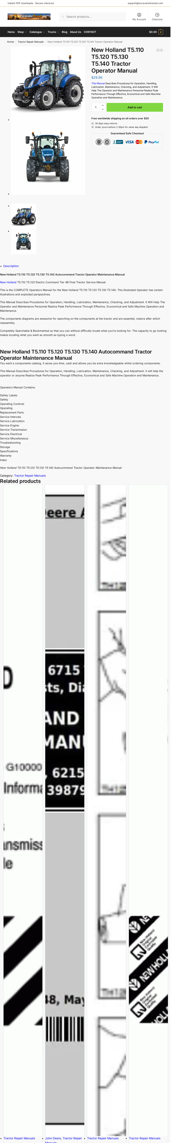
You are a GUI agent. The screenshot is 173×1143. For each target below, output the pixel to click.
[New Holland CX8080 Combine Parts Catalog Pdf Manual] (106, 810)
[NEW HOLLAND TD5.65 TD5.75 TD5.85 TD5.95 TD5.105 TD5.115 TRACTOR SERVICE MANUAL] (158, 50)
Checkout (157, 19)
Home (10, 41)
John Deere (53, 1138)
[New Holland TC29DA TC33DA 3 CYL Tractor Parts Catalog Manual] (148, 810)
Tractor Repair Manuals (31, 41)
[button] (156, 32)
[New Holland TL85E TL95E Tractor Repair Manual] (161, 50)
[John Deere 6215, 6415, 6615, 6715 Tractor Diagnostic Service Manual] (64, 810)
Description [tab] (11, 266)
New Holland (8, 282)
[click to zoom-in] (48, 84)
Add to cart (135, 107)
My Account (139, 19)
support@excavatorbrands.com (145, 3)
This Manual (98, 83)
